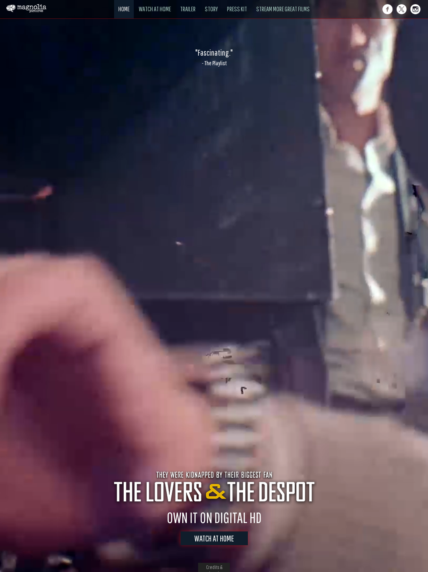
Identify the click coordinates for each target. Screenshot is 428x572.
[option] (214, 57)
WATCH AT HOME (214, 538)
